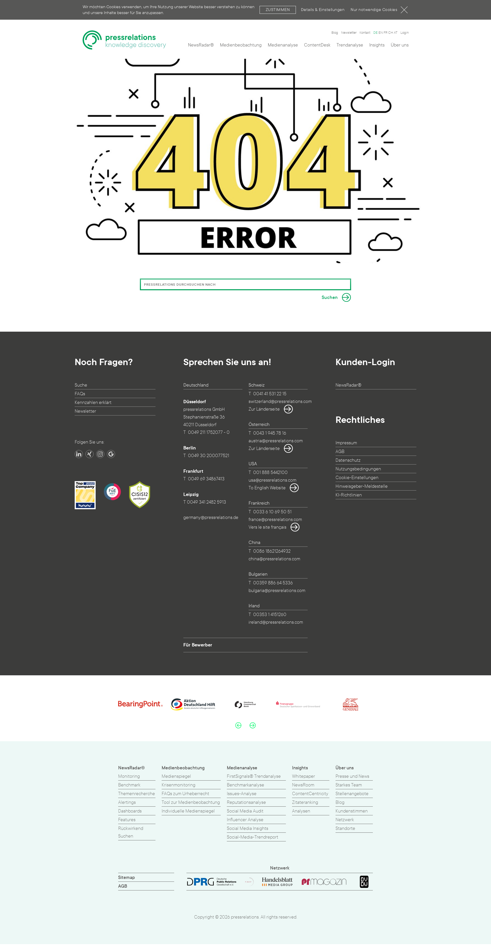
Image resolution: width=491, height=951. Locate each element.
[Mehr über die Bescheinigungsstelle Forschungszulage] (112, 491)
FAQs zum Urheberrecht (185, 793)
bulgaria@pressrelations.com (277, 590)
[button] (238, 725)
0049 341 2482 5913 (206, 502)
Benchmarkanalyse (245, 785)
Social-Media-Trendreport (252, 837)
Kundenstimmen (352, 811)
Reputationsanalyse (246, 802)
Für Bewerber (197, 645)
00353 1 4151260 (269, 614)
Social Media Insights (247, 828)
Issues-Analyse (241, 793)
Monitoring (129, 776)
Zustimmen (278, 9)
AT (395, 33)
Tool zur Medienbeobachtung (191, 802)
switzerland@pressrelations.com (280, 401)
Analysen (301, 811)
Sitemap (126, 877)
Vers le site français (267, 527)
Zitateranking (305, 802)
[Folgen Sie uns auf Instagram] (100, 454)
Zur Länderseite (264, 409)
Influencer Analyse (245, 819)
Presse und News (352, 776)
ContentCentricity (310, 793)
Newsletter (348, 33)
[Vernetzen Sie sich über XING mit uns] (89, 454)
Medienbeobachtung (241, 45)
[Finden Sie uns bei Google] (111, 454)
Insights (377, 45)
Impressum (346, 443)
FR (385, 33)
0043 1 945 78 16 (269, 433)
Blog (334, 33)
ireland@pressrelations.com (276, 622)
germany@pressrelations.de (210, 517)
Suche (81, 385)
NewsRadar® (201, 45)
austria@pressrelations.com (276, 441)
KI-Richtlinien (349, 495)
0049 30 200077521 (208, 455)
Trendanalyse (350, 45)
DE (375, 33)
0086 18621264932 (272, 551)
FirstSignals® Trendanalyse (254, 776)
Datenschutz (348, 460)
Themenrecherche (136, 793)
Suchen (330, 297)
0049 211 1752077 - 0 (209, 432)
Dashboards (130, 811)
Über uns (400, 45)
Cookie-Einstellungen (357, 477)
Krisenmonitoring (178, 785)
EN (380, 33)
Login (404, 33)
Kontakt (365, 33)
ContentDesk (317, 45)
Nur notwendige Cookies (374, 9)
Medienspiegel (176, 776)
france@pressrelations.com (275, 519)
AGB (340, 451)
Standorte (345, 828)
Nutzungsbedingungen (358, 469)
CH (390, 33)
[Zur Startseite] (124, 40)
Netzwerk (345, 819)
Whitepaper (303, 776)
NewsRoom (303, 785)
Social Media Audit (245, 811)
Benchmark (129, 785)
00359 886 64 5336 (273, 583)
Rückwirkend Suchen (130, 832)
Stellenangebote (352, 793)
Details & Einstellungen (323, 9)
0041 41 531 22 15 (269, 394)
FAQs (80, 394)
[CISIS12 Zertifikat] (139, 494)
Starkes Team (349, 785)
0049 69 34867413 (206, 479)
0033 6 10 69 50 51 (272, 512)
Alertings (127, 802)
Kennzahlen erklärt (93, 402)
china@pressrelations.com (274, 559)
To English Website (267, 488)
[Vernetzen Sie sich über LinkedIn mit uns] (79, 454)
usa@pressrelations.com (272, 480)
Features (127, 819)
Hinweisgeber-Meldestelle (362, 486)
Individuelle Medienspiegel (188, 811)
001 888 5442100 (270, 472)
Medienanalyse (283, 45)
